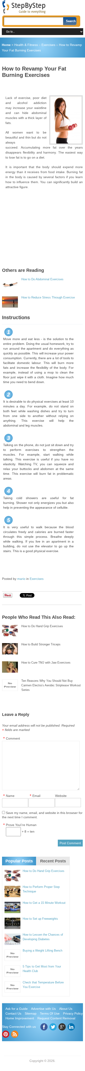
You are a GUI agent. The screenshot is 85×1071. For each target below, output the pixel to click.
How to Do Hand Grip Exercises (42, 626)
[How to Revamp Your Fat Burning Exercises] (66, 120)
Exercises (48, 45)
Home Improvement (19, 1018)
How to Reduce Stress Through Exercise (48, 297)
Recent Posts (53, 861)
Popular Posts (19, 861)
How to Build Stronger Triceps (41, 644)
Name (10, 795)
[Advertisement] (43, 85)
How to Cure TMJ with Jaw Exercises (45, 662)
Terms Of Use (50, 1013)
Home (6, 45)
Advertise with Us (43, 1008)
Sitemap (30, 1013)
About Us (65, 1008)
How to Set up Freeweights (40, 918)
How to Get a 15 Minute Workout (44, 902)
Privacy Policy (73, 1013)
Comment (13, 738)
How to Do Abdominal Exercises (42, 279)
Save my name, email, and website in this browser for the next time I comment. (42, 815)
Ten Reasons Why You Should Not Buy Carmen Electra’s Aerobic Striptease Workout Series (51, 685)
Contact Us (13, 1013)
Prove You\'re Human (21, 825)
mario (21, 579)
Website (61, 796)
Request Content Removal (56, 1018)
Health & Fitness (26, 45)
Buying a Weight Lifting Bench (42, 950)
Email (36, 795)
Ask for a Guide (16, 1008)
